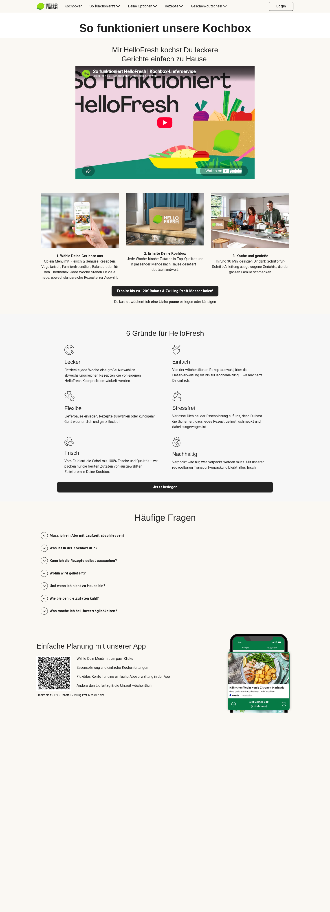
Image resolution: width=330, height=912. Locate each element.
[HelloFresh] (47, 6)
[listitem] (79, 233)
